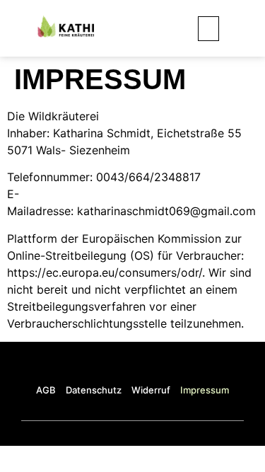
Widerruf (150, 390)
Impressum (204, 390)
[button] (208, 28)
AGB (46, 390)
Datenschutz (94, 390)
